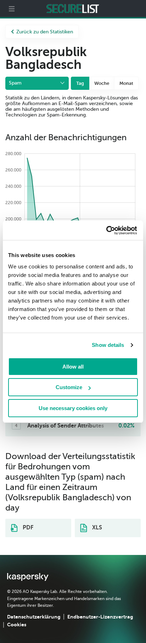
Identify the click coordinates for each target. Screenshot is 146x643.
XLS (96, 527)
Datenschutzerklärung (33, 617)
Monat (126, 83)
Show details (108, 345)
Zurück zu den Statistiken (44, 31)
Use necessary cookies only (73, 408)
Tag (80, 83)
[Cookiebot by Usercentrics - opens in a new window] (106, 230)
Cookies (16, 624)
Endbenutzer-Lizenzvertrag (100, 617)
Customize (69, 387)
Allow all (73, 367)
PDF (27, 527)
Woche (101, 83)
